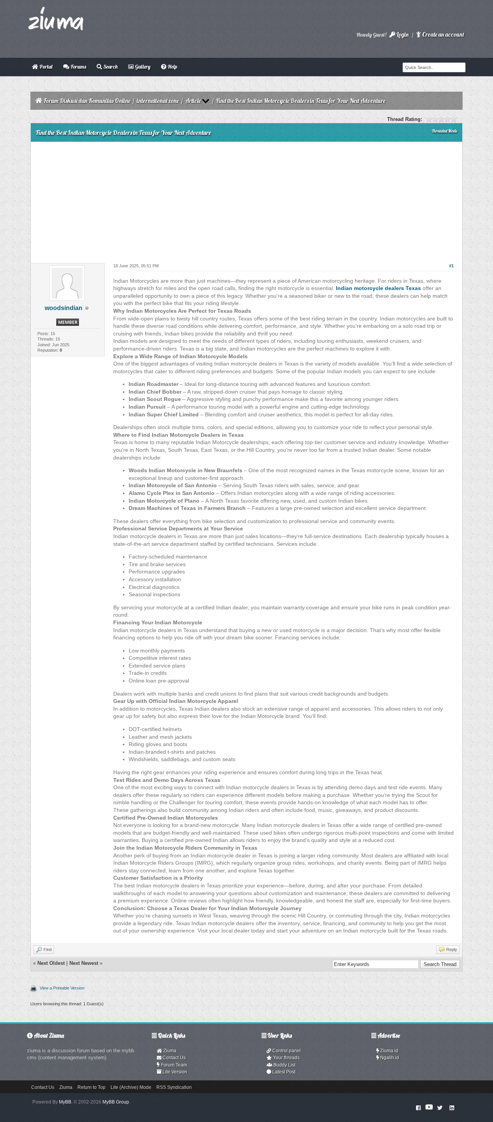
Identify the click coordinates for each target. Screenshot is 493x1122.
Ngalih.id (389, 1057)
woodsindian (63, 308)
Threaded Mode (444, 131)
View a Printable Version (62, 988)
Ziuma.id (388, 1050)
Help (171, 66)
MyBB (65, 1102)
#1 (451, 265)
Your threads (286, 1057)
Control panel (286, 1050)
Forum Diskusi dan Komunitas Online (87, 100)
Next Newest (83, 963)
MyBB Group (115, 1102)
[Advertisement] (246, 199)
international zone (158, 100)
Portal (45, 66)
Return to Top (91, 1087)
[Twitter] (440, 1107)
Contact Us (173, 1057)
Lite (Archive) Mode (131, 1087)
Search (109, 66)
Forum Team (173, 1065)
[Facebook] (418, 1107)
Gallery (142, 66)
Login (402, 34)
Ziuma (169, 1050)
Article (193, 100)
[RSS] (452, 1107)
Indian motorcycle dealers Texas (378, 288)
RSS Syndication (174, 1087)
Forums (77, 66)
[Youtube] (429, 1107)
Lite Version (174, 1072)
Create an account (442, 34)
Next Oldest (51, 963)
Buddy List (283, 1065)
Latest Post (283, 1072)
